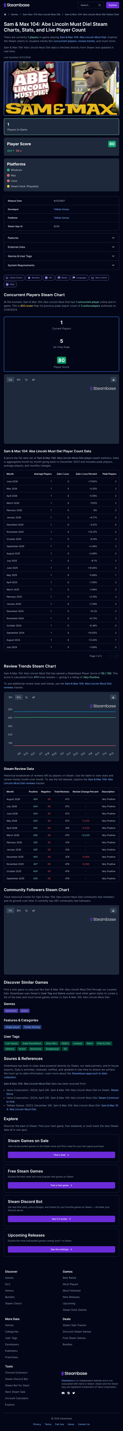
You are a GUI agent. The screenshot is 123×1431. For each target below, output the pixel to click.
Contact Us (84, 1424)
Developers (12, 1344)
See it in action (59, 1219)
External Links (16, 247)
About (71, 1424)
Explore (113, 5)
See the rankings (60, 1249)
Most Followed (72, 1290)
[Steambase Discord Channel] (63, 1393)
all (33, 379)
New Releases (71, 1297)
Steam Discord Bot (16, 1379)
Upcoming (69, 1303)
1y (26, 379)
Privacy (37, 1424)
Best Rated (69, 1277)
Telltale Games (61, 209)
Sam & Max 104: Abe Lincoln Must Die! (83, 37)
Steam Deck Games (75, 1309)
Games (14, 14)
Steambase (68, 1380)
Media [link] (64, 277)
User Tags (11, 1338)
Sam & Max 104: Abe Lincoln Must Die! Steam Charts (93, 14)
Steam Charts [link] (16, 277)
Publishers (11, 1350)
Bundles (10, 1297)
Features (13, 237)
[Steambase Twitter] (73, 1393)
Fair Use (59, 1424)
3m (18, 379)
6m (19, 697)
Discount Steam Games (77, 1331)
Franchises (11, 1357)
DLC (7, 1284)
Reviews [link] (36, 277)
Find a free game (60, 1185)
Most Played (70, 1284)
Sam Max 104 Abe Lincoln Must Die (41, 14)
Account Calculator (17, 1398)
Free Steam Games (74, 1338)
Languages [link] (81, 277)
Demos (9, 1290)
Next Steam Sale (15, 1391)
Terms (48, 1424)
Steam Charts (13, 1303)
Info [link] (50, 277)
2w (10, 379)
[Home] (5, 14)
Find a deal (59, 1154)
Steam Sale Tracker (74, 1325)
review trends (86, 41)
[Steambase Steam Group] (68, 1393)
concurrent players (65, 41)
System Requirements (21, 265)
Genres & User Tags (20, 256)
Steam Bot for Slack (17, 1385)
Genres (9, 1325)
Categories (11, 1331)
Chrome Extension (16, 1372)
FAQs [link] (12, 284)
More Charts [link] (101, 277)
